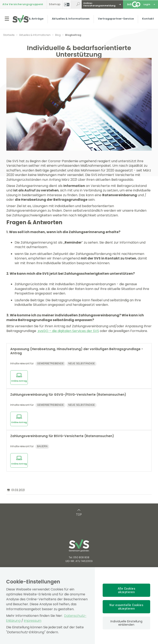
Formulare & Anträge (28, 19)
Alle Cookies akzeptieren (126, 590)
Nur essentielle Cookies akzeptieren (126, 606)
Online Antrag (19, 381)
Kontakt (148, 19)
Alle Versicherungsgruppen (22, 4)
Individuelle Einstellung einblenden (126, 623)
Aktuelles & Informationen (70, 19)
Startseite (9, 35)
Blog (58, 35)
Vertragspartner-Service (116, 19)
